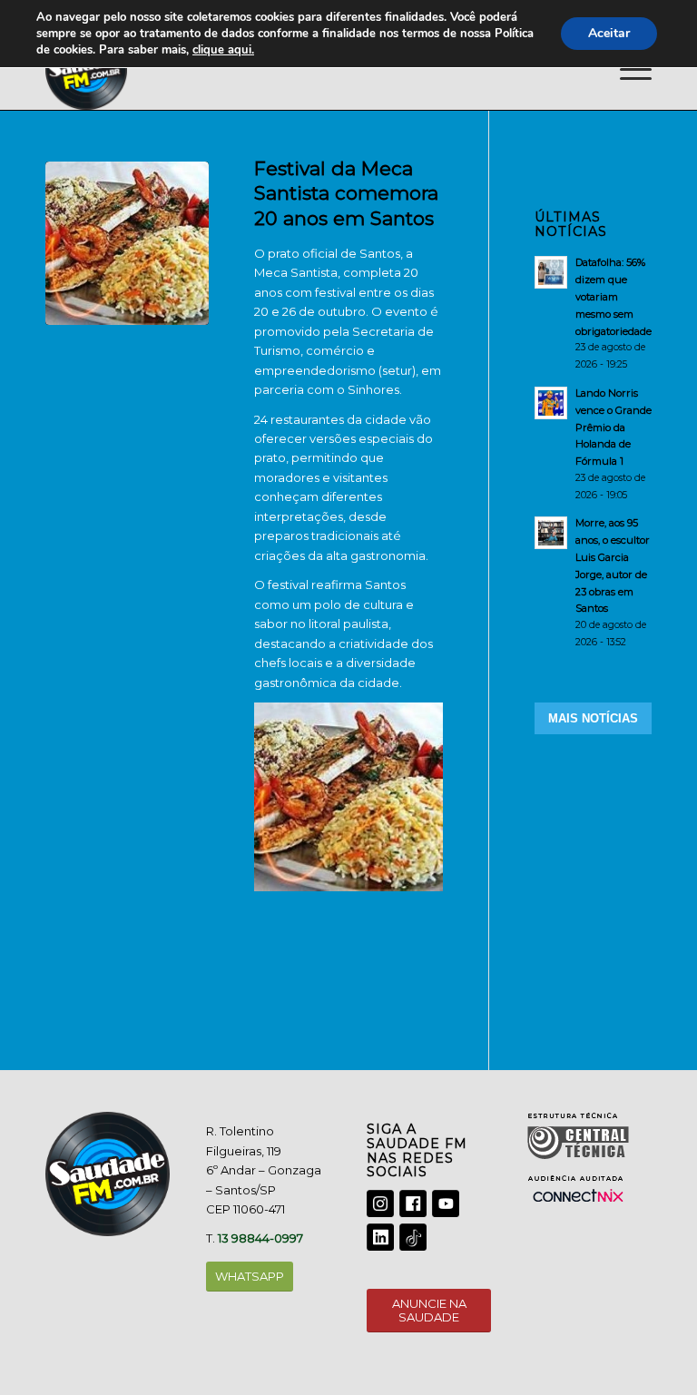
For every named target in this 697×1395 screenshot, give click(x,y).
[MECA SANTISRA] (127, 243)
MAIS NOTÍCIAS (593, 718)
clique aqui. (223, 50)
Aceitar (609, 33)
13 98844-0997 (260, 1238)
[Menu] (627, 69)
